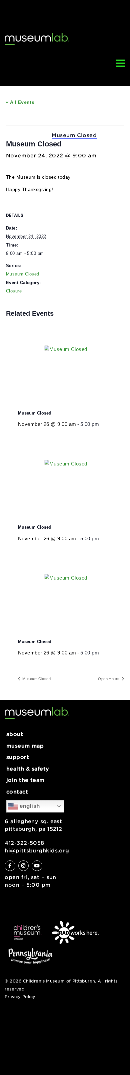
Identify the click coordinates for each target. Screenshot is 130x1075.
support (17, 757)
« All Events (20, 102)
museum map (25, 746)
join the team (25, 780)
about (14, 734)
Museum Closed (22, 274)
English (29, 806)
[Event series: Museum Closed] (101, 424)
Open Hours (109, 679)
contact (17, 792)
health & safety (27, 769)
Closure (14, 291)
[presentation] (71, 365)
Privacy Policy (20, 996)
